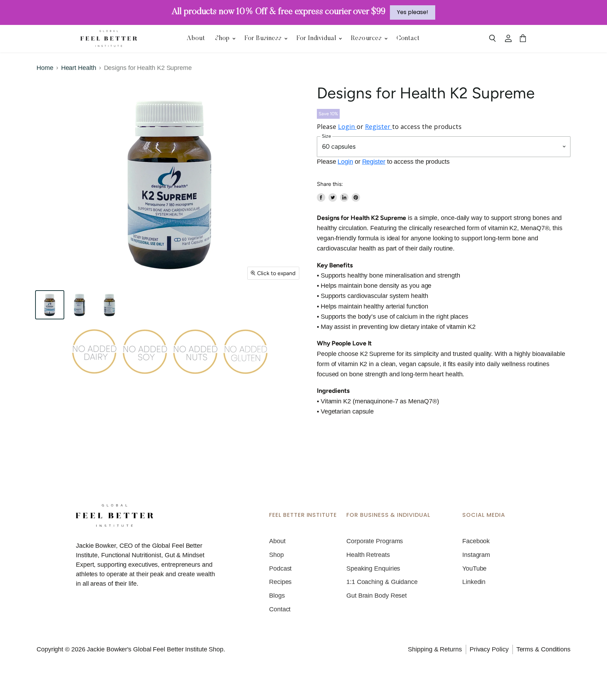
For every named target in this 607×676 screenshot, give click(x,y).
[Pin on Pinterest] (356, 197)
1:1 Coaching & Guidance (382, 581)
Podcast (280, 568)
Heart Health (78, 67)
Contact (408, 38)
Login (347, 126)
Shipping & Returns (435, 649)
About (196, 38)
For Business (263, 38)
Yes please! (412, 12)
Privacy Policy (489, 649)
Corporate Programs (374, 541)
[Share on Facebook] (321, 197)
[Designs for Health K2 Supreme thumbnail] (50, 305)
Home (45, 67)
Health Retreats (368, 554)
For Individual (317, 38)
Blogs (277, 595)
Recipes (280, 581)
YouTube (474, 568)
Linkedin (473, 581)
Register (378, 126)
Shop (223, 38)
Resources (367, 38)
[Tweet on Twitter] (332, 197)
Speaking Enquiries (373, 568)
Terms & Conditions (543, 649)
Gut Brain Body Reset (376, 595)
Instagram (476, 554)
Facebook (476, 541)
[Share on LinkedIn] (344, 197)
